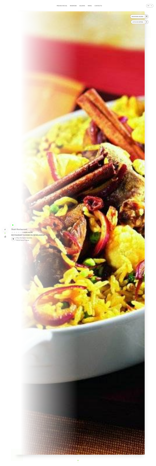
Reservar (73, 5)
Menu (90, 5)
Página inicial (62, 5)
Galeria (82, 5)
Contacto (98, 5)
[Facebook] (5, 229)
